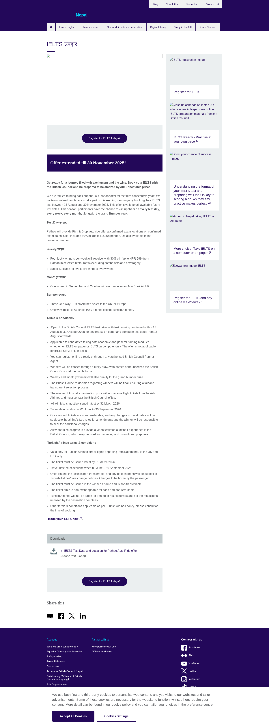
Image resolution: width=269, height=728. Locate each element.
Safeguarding (54, 656)
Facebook (194, 647)
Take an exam (91, 27)
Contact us (192, 4)
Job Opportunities (57, 684)
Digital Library (158, 27)
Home (51, 27)
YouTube (193, 663)
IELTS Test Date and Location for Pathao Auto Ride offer (100, 550)
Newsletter (172, 4)
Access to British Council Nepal (65, 671)
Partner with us (100, 639)
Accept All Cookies (73, 716)
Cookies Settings (116, 716)
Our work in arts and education (125, 27)
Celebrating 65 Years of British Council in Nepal (64, 678)
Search (220, 5)
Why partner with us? (103, 646)
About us (52, 639)
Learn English (67, 27)
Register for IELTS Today (103, 138)
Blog (155, 4)
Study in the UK (183, 27)
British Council (57, 15)
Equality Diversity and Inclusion (65, 651)
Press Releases (56, 661)
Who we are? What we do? (62, 646)
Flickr (191, 655)
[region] (134, 707)
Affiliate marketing (101, 651)
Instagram (194, 679)
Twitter (192, 671)
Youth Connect (207, 27)
